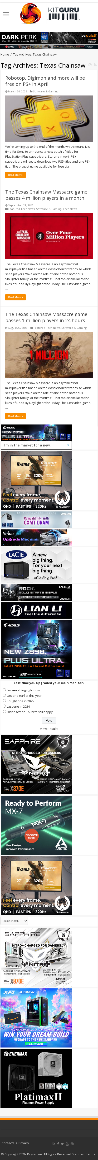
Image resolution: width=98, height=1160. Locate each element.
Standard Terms (83, 1154)
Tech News (70, 209)
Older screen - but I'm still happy (30, 712)
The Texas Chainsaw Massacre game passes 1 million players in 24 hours (46, 317)
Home (4, 54)
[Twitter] (62, 1144)
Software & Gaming (45, 91)
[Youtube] (67, 1144)
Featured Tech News (21, 209)
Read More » (15, 175)
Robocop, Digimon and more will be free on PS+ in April (45, 81)
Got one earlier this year (24, 695)
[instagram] (72, 1144)
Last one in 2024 (18, 706)
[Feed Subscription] (95, 64)
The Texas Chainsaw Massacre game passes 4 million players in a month (46, 195)
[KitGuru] (49, 12)
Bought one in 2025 (20, 701)
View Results (49, 729)
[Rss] (54, 1144)
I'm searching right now (23, 690)
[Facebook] (58, 1144)
